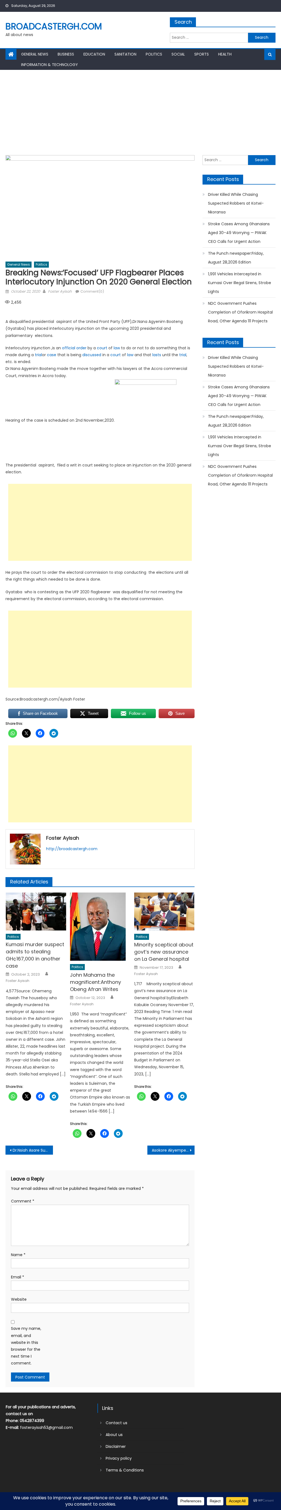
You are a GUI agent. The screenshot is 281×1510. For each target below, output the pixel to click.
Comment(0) (92, 291)
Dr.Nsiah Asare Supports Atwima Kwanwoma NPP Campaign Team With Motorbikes (33, 1150)
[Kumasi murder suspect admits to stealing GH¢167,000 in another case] (36, 911)
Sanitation (125, 54)
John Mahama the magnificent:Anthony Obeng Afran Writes (95, 982)
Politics (154, 54)
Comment (22, 1201)
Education (94, 54)
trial (38, 355)
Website (19, 1299)
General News (34, 54)
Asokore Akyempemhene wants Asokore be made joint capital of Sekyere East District (173, 1150)
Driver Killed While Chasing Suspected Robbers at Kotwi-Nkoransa (236, 203)
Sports (201, 54)
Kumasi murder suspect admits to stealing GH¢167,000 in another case (35, 955)
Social (178, 54)
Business (66, 54)
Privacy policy (119, 1458)
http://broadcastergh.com (71, 849)
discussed (91, 355)
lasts (156, 355)
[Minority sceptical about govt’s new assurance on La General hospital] (164, 911)
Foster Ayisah (60, 291)
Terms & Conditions (125, 1470)
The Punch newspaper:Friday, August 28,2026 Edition (236, 258)
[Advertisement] (140, 111)
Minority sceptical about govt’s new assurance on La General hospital (163, 951)
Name (18, 1255)
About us (114, 1434)
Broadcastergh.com (53, 26)
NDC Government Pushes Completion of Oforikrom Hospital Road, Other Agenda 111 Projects (240, 312)
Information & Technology (49, 64)
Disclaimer (116, 1446)
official (68, 348)
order (81, 348)
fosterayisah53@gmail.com (46, 1427)
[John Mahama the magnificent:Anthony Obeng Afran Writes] (100, 927)
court (102, 348)
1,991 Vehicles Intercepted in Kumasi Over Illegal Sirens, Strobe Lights (239, 282)
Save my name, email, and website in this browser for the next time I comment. (26, 1346)
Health (225, 54)
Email (17, 1277)
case (51, 355)
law (117, 348)
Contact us (116, 1423)
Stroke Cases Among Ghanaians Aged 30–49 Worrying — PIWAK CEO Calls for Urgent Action (239, 232)
